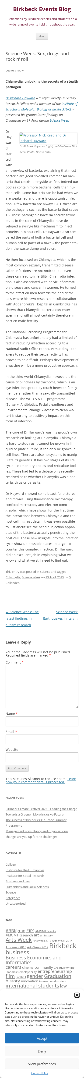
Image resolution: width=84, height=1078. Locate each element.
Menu (42, 36)
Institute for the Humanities (25, 870)
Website (12, 749)
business (17, 952)
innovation (29, 981)
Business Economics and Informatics (34, 960)
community (44, 967)
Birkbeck (62, 945)
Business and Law (18, 881)
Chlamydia (13, 577)
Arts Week (19, 939)
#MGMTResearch (19, 935)
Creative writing (64, 967)
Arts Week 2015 (16, 947)
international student (52, 981)
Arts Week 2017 (37, 947)
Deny (42, 1051)
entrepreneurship (55, 971)
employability (28, 972)
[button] (77, 995)
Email (11, 731)
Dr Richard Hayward (20, 98)
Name (12, 713)
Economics (12, 972)
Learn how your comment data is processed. (41, 780)
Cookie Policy (39, 1073)
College (11, 864)
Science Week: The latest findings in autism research (22, 618)
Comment (15, 662)
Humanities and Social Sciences (27, 887)
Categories (13, 898)
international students (32, 985)
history (13, 981)
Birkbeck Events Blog (42, 9)
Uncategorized (16, 903)
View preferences (42, 1064)
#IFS (30, 930)
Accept (42, 1038)
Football (21, 977)
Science (45, 572)
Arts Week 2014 (62, 940)
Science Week (59, 120)
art (36, 935)
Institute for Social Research (25, 876)
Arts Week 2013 (42, 940)
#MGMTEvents (45, 931)
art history (46, 935)
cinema (28, 967)
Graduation (57, 976)
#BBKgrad (15, 930)
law (63, 986)
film (10, 976)
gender (35, 976)
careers (13, 967)
